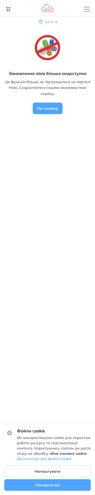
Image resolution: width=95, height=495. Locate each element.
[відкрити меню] (87, 9)
